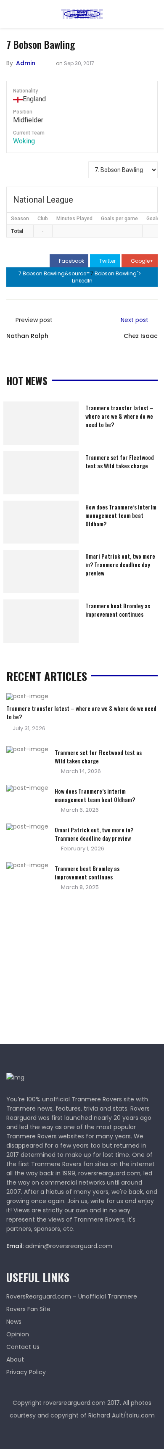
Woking (24, 141)
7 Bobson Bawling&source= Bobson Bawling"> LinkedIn (80, 276)
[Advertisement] (69, 970)
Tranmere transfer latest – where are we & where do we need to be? (119, 416)
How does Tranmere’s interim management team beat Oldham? (120, 515)
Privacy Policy (26, 1372)
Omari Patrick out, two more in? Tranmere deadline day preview (120, 564)
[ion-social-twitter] (82, 1432)
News (13, 1321)
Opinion (17, 1334)
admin (25, 63)
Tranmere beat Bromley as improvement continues (117, 609)
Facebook (71, 260)
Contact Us (23, 1347)
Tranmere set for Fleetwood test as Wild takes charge (119, 461)
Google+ (141, 260)
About (15, 1359)
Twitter (107, 260)
